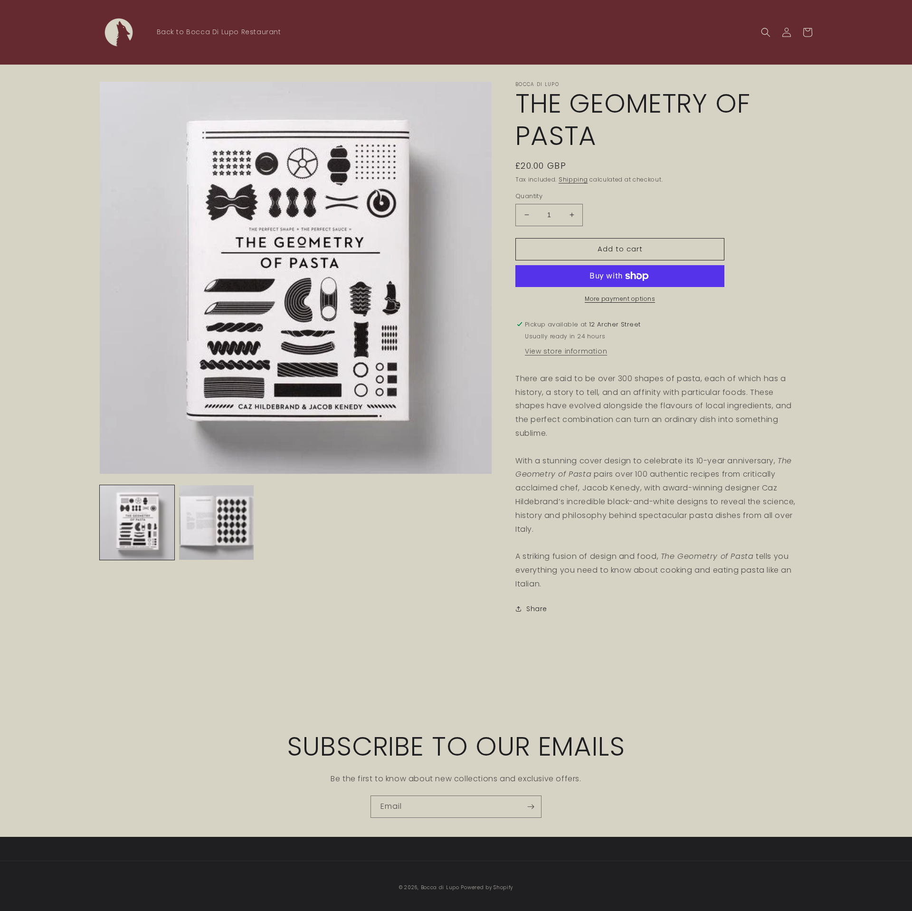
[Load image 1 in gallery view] (137, 522)
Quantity (528, 196)
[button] (765, 32)
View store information (566, 351)
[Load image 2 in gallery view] (216, 522)
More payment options (620, 299)
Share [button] (536, 609)
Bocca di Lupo (440, 887)
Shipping (573, 179)
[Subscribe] (530, 807)
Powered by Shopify (487, 887)
